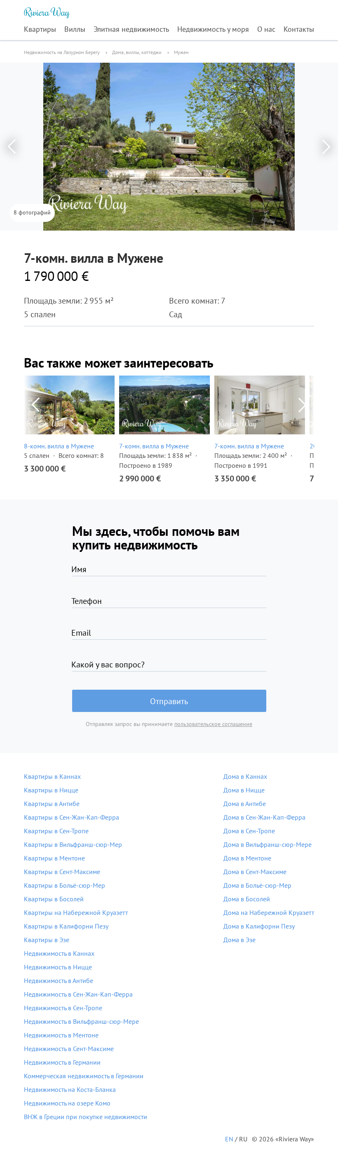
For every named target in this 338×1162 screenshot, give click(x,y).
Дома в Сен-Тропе (249, 831)
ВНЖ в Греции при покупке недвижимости (85, 1117)
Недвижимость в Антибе (58, 980)
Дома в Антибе (244, 803)
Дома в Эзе (239, 940)
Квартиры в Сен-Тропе (56, 831)
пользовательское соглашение (213, 724)
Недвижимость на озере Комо (67, 1103)
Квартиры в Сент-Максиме (62, 871)
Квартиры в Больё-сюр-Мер (64, 885)
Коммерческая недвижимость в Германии (83, 1076)
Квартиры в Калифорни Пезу (66, 926)
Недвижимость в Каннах (59, 953)
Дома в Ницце (244, 790)
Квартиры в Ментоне (54, 858)
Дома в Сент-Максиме (254, 871)
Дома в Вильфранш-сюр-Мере (267, 844)
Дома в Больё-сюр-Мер (257, 885)
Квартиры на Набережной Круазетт (76, 912)
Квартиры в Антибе (52, 803)
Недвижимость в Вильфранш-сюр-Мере (81, 1021)
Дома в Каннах (245, 776)
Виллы (74, 29)
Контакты (299, 29)
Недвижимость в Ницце (58, 967)
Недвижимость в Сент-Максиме (69, 1048)
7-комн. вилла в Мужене (154, 446)
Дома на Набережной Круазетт (268, 912)
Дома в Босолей (246, 899)
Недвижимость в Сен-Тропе (63, 1008)
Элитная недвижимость (131, 29)
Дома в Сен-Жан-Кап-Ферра (264, 817)
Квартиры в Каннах (52, 776)
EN (229, 1139)
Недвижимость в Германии (62, 1062)
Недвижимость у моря (213, 29)
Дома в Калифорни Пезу (259, 926)
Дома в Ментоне (247, 858)
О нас (266, 29)
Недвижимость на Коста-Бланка (70, 1089)
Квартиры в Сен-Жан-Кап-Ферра (71, 817)
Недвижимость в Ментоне (61, 1035)
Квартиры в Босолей (54, 899)
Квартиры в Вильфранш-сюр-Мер (73, 844)
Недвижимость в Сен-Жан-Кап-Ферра (78, 994)
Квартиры (40, 29)
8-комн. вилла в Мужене (59, 446)
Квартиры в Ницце (51, 790)
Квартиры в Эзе (46, 940)
